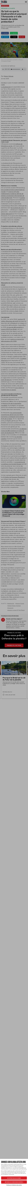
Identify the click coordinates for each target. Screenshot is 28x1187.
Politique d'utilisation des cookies (14, 1185)
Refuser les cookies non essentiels (14, 1182)
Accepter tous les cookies (14, 1178)
